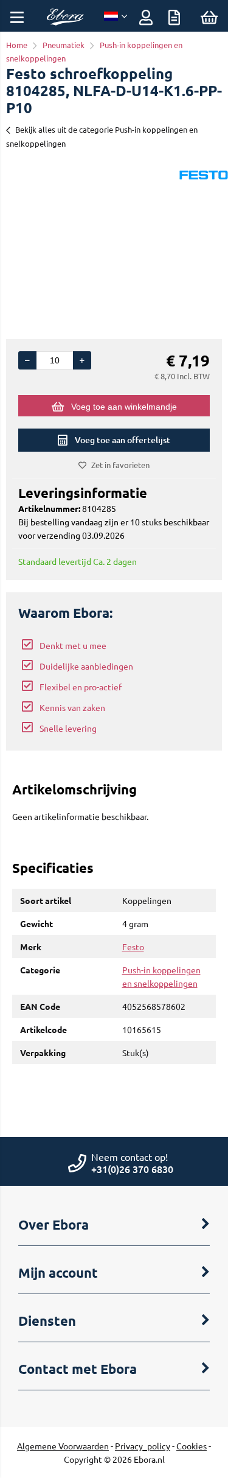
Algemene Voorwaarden (63, 1445)
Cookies (191, 1445)
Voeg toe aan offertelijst (122, 440)
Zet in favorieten (120, 465)
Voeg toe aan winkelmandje (124, 407)
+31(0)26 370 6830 (132, 1169)
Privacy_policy (142, 1445)
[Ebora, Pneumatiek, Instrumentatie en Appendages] (65, 21)
